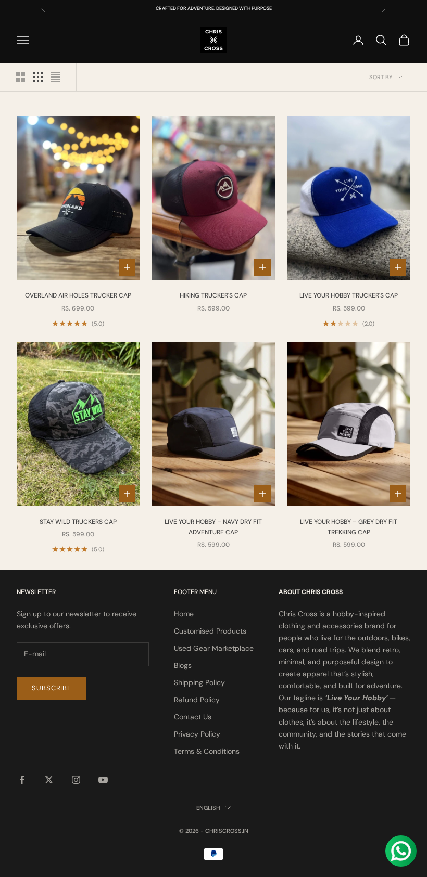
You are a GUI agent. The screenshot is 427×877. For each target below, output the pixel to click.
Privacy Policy (197, 734)
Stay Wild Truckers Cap (78, 522)
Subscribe (51, 687)
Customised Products (210, 631)
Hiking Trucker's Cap (213, 295)
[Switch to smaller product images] (38, 77)
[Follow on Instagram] (76, 780)
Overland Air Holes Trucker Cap (78, 295)
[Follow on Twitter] (49, 780)
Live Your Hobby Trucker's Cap (348, 295)
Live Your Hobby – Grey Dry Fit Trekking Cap (348, 527)
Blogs (183, 665)
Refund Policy (197, 699)
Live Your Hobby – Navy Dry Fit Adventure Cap (213, 527)
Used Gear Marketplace (214, 648)
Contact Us (192, 716)
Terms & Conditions (207, 751)
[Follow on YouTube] (103, 780)
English (208, 807)
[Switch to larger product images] (20, 77)
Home (184, 613)
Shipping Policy (199, 682)
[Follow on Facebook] (22, 780)
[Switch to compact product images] (55, 77)
